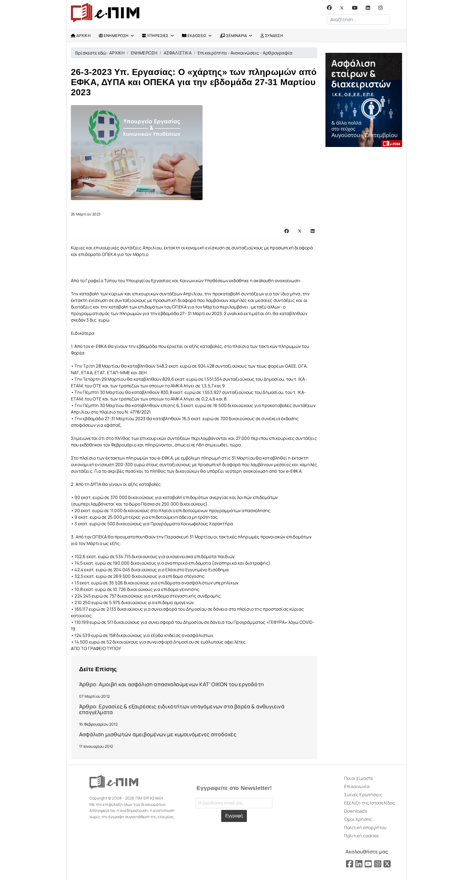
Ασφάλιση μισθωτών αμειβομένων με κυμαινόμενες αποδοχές (157, 734)
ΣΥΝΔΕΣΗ (273, 35)
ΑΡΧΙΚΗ (83, 35)
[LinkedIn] (312, 230)
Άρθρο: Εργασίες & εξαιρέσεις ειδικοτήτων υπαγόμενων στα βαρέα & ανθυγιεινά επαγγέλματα (181, 709)
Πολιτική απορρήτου (365, 827)
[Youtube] (354, 7)
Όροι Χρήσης (358, 819)
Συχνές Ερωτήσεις (363, 795)
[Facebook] (329, 7)
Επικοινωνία (357, 786)
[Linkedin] (368, 7)
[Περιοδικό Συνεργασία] (363, 100)
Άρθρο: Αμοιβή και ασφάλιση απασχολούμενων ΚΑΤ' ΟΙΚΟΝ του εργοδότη (171, 684)
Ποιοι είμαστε (358, 778)
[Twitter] (342, 7)
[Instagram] (380, 7)
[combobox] (358, 19)
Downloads (355, 811)
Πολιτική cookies (361, 836)
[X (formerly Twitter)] (299, 230)
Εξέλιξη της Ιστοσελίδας (369, 803)
